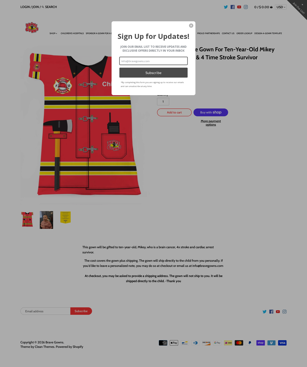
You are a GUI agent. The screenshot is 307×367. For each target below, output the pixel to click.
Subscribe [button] (153, 72)
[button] (191, 25)
